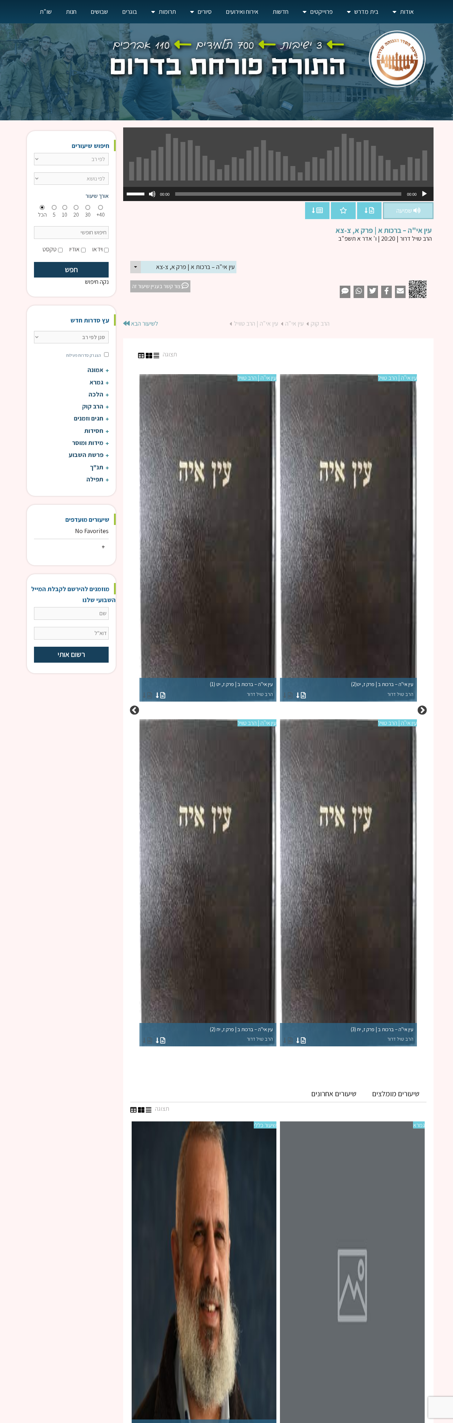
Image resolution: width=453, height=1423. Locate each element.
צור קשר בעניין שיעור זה (157, 286)
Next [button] (134, 710)
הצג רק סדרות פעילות (83, 355)
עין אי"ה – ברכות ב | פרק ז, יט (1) (241, 689)
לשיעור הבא (144, 323)
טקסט (49, 249)
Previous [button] (422, 710)
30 (88, 214)
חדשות (280, 11)
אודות (407, 11)
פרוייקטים (321, 11)
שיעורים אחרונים (333, 1093)
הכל (42, 214)
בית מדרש (366, 11)
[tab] (395, 1094)
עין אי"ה (294, 323)
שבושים (99, 11)
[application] (278, 194)
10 (64, 214)
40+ (101, 214)
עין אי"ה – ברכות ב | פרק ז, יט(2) (382, 689)
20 (76, 214)
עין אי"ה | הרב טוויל (256, 323)
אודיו (74, 249)
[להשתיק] (152, 194)
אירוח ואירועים (242, 11)
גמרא (419, 1125)
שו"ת (46, 11)
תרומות (167, 11)
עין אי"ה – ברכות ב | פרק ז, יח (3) (382, 1034)
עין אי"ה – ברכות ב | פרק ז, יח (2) (241, 1034)
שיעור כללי (265, 1125)
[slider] (137, 193)
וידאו (97, 249)
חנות (71, 11)
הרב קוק (320, 323)
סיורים (204, 11)
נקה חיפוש (97, 282)
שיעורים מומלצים (395, 1093)
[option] (278, 710)
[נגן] (424, 194)
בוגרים (129, 11)
